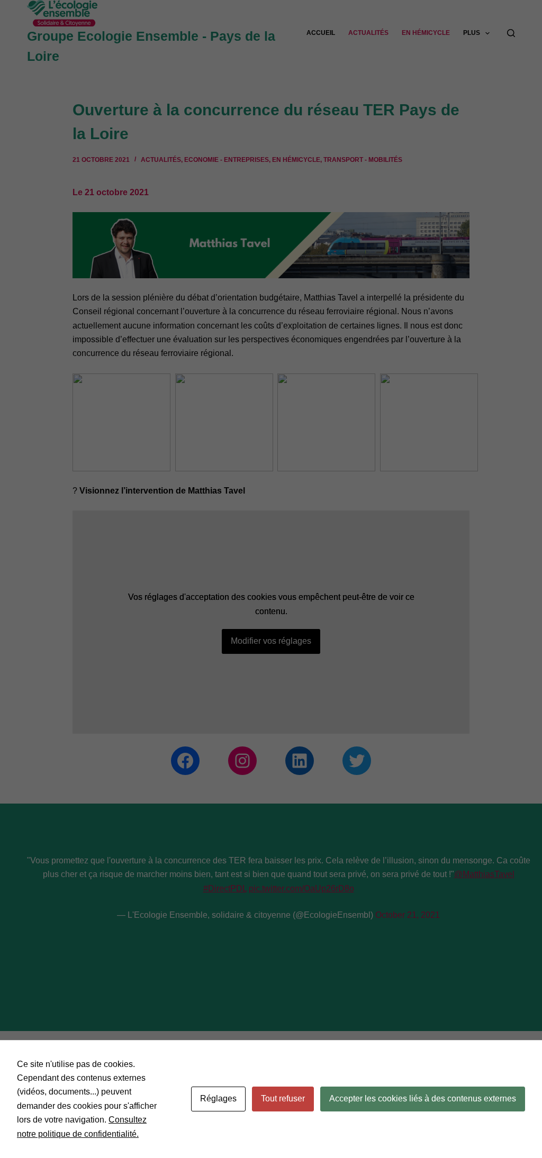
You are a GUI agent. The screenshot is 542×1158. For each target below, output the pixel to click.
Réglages (218, 1098)
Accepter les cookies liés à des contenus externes (422, 1098)
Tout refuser (283, 1098)
